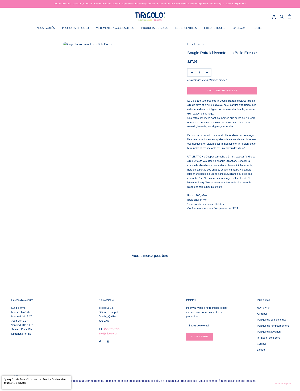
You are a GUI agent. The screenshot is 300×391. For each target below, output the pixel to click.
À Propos (262, 313)
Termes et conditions (268, 337)
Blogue (261, 349)
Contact (261, 343)
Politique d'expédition (269, 331)
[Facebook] (100, 341)
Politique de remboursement (273, 325)
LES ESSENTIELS (186, 27)
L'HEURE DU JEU (215, 27)
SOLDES (258, 27)
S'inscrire (199, 336)
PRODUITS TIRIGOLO (75, 27)
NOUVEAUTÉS (46, 27)
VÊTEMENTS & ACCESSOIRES (115, 27)
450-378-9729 (111, 329)
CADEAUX (239, 27)
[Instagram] (108, 341)
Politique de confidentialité (271, 319)
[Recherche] (282, 16)
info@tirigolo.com (108, 333)
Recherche (263, 307)
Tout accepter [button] (283, 383)
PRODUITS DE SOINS (154, 27)
